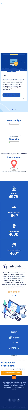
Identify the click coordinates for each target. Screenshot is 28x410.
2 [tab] (14, 109)
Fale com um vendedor (11, 95)
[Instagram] (18, 400)
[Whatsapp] (9, 400)
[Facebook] (14, 400)
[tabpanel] (14, 77)
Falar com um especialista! (12, 373)
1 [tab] (12, 109)
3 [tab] (15, 109)
